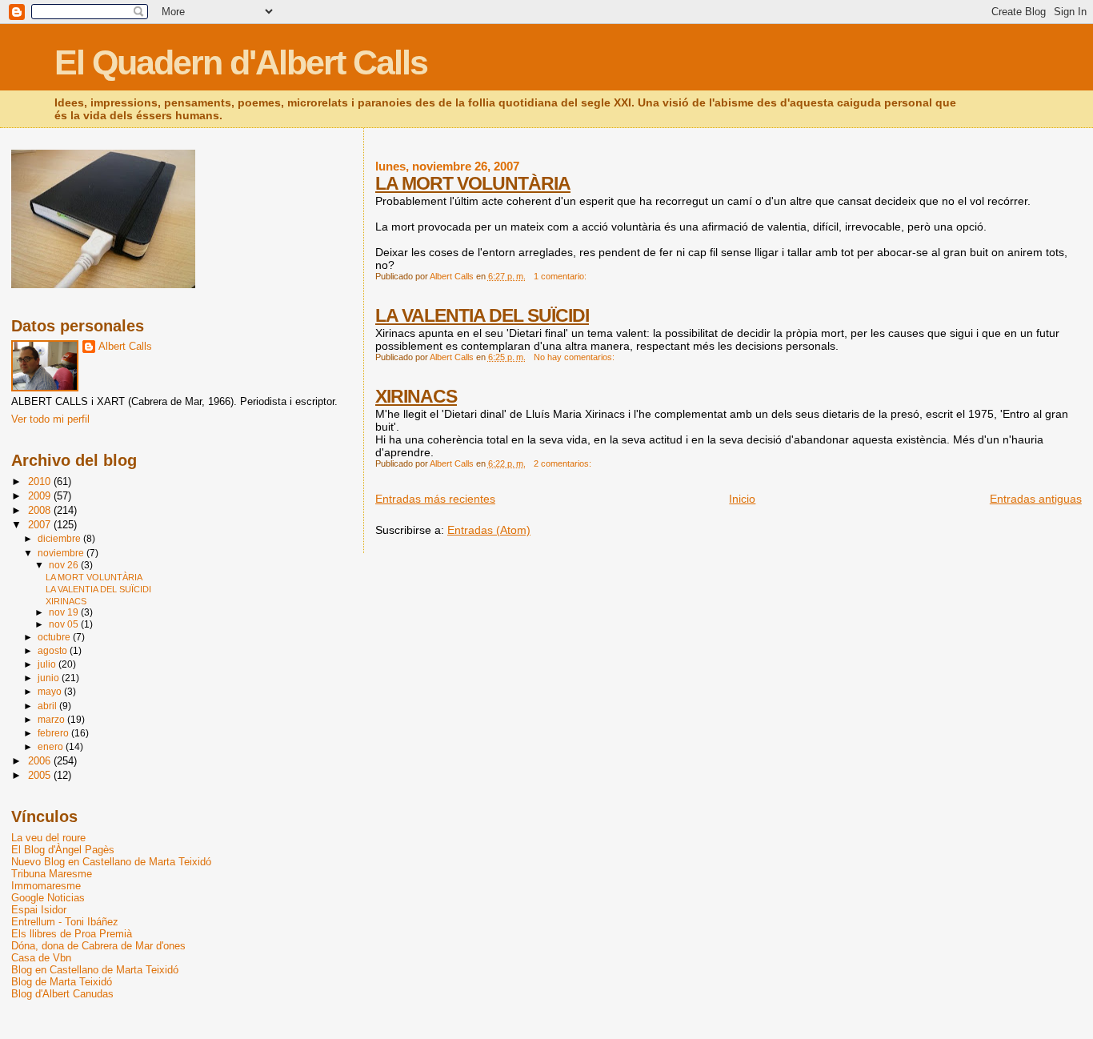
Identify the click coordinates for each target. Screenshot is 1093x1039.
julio (48, 664)
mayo (51, 691)
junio (50, 678)
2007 (41, 525)
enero (52, 746)
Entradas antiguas (1036, 498)
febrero (54, 733)
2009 (41, 496)
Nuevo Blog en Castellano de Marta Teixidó (111, 862)
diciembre (60, 538)
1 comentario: (561, 276)
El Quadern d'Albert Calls (240, 63)
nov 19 (65, 612)
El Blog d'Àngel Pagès (62, 850)
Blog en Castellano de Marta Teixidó (94, 970)
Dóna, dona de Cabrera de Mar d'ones (98, 946)
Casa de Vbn (41, 958)
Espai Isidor (38, 910)
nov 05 (65, 624)
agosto (54, 650)
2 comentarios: (564, 463)
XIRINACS (416, 396)
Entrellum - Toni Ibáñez (64, 922)
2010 (41, 481)
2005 (41, 775)
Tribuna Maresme (51, 874)
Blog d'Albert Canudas (62, 994)
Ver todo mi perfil (50, 419)
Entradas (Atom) (488, 530)
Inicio (742, 498)
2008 (41, 510)
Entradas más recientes (435, 498)
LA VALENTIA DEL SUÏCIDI (482, 315)
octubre (55, 637)
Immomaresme (46, 886)
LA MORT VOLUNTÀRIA (473, 183)
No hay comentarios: (575, 357)
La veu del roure (48, 838)
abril (48, 706)
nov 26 (65, 565)
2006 (41, 761)
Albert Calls (125, 346)
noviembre (62, 553)
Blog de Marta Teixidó (61, 982)
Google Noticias (48, 898)
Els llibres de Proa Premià (71, 934)
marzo (52, 719)
